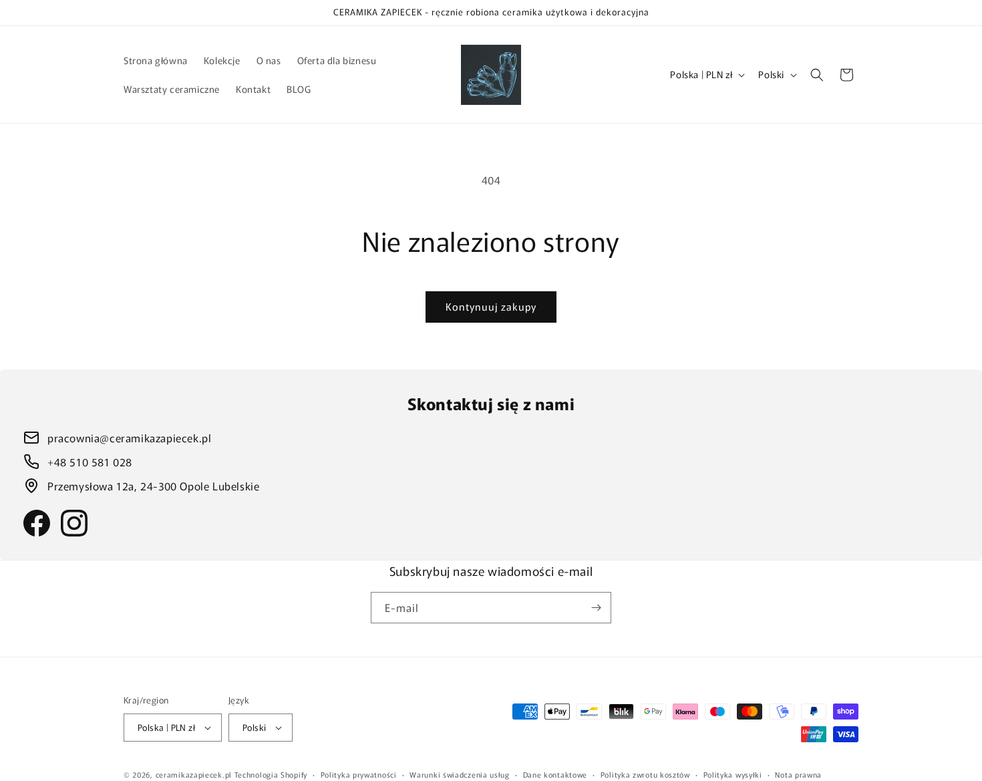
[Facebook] (36, 523)
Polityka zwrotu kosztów (645, 774)
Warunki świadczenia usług (460, 774)
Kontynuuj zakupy (491, 306)
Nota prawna (798, 774)
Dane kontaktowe (555, 774)
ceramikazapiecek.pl (194, 774)
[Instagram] (74, 523)
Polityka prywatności (359, 774)
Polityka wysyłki (732, 774)
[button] (817, 75)
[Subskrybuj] (596, 607)
